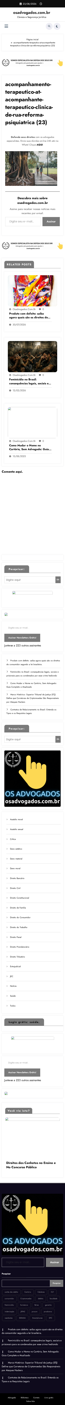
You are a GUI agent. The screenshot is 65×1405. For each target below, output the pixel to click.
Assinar (51, 221)
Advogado (12, 1393)
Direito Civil (15, 888)
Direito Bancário (17, 878)
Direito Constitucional (19, 897)
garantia (48, 1300)
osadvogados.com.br (31, 12)
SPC (50, 1313)
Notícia (13, 986)
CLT (52, 1287)
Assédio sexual (16, 829)
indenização (9, 1307)
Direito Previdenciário (19, 946)
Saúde (13, 995)
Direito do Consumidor (20, 917)
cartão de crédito (11, 1287)
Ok (58, 579)
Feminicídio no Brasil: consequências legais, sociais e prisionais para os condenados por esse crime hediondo (29, 381)
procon (34, 1307)
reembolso (9, 1313)
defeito (40, 1294)
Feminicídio (9, 1300)
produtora (48, 1307)
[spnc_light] (57, 26)
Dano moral (15, 868)
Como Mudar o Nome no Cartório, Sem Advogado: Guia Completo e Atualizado (29, 447)
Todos (12, 1005)
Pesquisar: (17, 569)
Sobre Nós (30, 1396)
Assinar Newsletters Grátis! (22, 637)
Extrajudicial (15, 966)
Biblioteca (24, 1393)
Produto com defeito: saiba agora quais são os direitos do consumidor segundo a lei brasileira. (28, 316)
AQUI (40, 144)
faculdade (53, 1294)
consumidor (9, 1294)
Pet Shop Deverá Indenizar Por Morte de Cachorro (28, 1160)
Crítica (13, 839)
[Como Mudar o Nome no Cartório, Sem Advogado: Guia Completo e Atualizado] (32, 422)
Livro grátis (48, 1393)
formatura (24, 1300)
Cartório (27, 1287)
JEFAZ (23, 1307)
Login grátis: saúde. (24, 1022)
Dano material (16, 858)
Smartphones (37, 1313)
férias (36, 1300)
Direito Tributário (17, 956)
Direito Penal (15, 937)
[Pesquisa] (49, 26)
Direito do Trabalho (18, 927)
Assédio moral (16, 819)
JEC (11, 976)
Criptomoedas (25, 1294)
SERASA (22, 1313)
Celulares (41, 1287)
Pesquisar (6, 1269)
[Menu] (6, 26)
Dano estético (16, 848)
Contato (36, 1393)
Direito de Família (18, 907)
